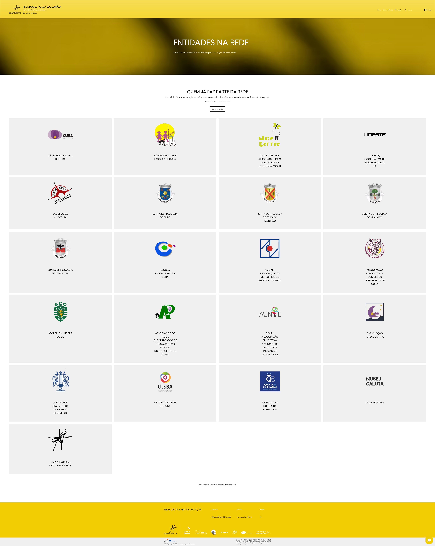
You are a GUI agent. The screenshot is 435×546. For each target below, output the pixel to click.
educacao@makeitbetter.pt (221, 517)
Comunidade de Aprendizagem (34, 10)
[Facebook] (261, 517)
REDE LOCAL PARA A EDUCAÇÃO (42, 6)
